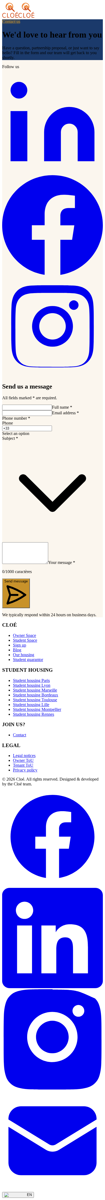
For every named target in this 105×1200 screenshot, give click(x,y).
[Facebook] (52, 273)
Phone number (16, 418)
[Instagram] (52, 375)
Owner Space (24, 635)
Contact (19, 735)
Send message (16, 581)
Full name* (62, 407)
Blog (17, 650)
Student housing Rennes (33, 714)
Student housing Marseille (35, 690)
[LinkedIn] (52, 172)
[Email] (52, 1189)
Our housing (23, 654)
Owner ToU (23, 760)
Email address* (65, 413)
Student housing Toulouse (35, 699)
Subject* (10, 438)
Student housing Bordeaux (35, 695)
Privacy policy (25, 770)
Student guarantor (28, 659)
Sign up (19, 645)
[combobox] (52, 433)
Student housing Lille (31, 704)
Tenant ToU (23, 765)
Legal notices (24, 755)
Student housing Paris (31, 680)
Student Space (25, 640)
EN (29, 1195)
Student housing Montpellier (37, 709)
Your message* (61, 562)
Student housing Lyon (31, 685)
